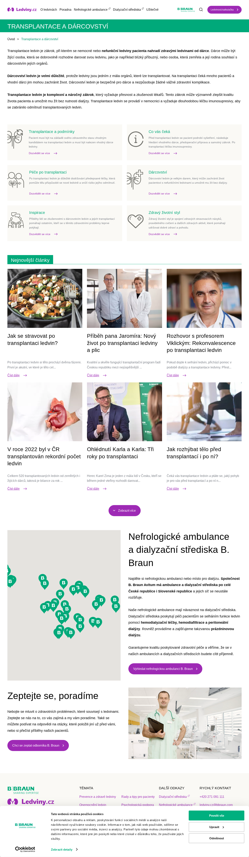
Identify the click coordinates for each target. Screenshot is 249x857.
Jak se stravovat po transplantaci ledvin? (32, 339)
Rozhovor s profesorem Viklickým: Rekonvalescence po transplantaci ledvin (201, 343)
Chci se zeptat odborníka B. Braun (35, 745)
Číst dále (13, 375)
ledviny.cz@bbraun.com (216, 805)
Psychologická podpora (137, 805)
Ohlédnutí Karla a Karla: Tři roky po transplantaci (120, 452)
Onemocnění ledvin (92, 805)
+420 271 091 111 (212, 796)
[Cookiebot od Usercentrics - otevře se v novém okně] (25, 849)
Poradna (65, 9)
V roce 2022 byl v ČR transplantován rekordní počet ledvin (44, 456)
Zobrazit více (127, 510)
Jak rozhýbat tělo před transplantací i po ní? (194, 452)
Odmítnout (216, 838)
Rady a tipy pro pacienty (138, 796)
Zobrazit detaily (61, 849)
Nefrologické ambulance (91, 9)
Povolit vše (216, 815)
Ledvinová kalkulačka (222, 9)
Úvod (11, 39)
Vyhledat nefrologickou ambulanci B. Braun (163, 668)
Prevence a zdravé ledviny (97, 796)
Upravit (214, 826)
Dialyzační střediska (127, 9)
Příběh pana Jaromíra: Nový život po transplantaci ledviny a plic (122, 343)
